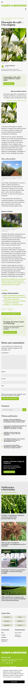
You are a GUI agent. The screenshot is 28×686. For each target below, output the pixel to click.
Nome (3, 371)
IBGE (2, 632)
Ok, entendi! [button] (14, 681)
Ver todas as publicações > (9, 492)
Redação (7, 66)
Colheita (10, 309)
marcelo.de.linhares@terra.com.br (16, 100)
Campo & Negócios (10, 65)
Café (3, 309)
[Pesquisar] (24, 409)
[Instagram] (4, 663)
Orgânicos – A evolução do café (13, 304)
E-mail (3, 378)
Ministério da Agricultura (4, 640)
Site (2, 385)
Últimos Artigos (9, 18)
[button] (2, 2)
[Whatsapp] (2, 663)
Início (2, 18)
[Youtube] (9, 663)
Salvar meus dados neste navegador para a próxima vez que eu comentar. (13, 395)
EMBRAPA (3, 637)
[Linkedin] (12, 663)
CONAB (3, 635)
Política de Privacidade (18, 635)
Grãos (15, 18)
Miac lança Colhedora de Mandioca (14, 295)
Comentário (5, 352)
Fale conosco (18, 632)
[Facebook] (7, 663)
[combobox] (11, 409)
